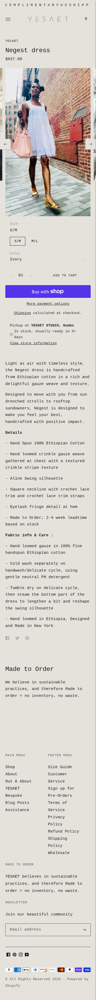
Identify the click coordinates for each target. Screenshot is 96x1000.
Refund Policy (63, 831)
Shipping (22, 313)
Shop (10, 767)
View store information (33, 343)
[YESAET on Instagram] (21, 955)
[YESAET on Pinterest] (15, 955)
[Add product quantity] (11, 275)
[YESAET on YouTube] (27, 955)
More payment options (48, 304)
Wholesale (59, 853)
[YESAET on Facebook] (8, 955)
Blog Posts (17, 803)
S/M (17, 241)
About (11, 774)
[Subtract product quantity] (30, 275)
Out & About (18, 781)
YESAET (11, 41)
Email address (24, 924)
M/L (34, 241)
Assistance (17, 810)
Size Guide (60, 767)
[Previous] (5, 144)
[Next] (90, 144)
